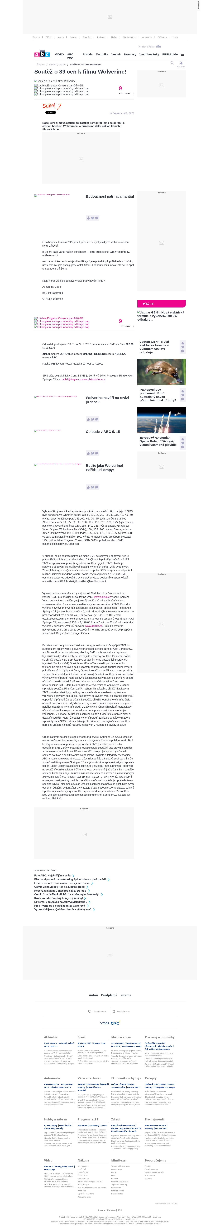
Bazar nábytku (117, 1194)
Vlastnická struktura (84, 1224)
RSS (120, 1210)
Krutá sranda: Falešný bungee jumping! (58, 898)
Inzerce (125, 995)
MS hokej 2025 (85, 1043)
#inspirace (83, 1125)
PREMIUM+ (170, 54)
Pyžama (114, 1178)
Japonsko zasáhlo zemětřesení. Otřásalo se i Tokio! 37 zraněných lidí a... (124, 1062)
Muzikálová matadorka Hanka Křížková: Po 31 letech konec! (56, 1180)
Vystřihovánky (149, 54)
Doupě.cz (87, 37)
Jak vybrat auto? (84, 1197)
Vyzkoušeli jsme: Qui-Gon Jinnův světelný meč (63, 909)
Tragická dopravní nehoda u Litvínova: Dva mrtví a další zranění (126, 1057)
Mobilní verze (122, 1011)
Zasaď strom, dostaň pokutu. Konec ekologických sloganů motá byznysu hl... (125, 1103)
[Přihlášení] (181, 62)
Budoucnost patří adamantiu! (110, 196)
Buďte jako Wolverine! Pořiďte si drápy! (104, 468)
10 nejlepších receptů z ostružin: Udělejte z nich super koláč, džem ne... (160, 1098)
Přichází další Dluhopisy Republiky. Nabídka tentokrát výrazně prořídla (125, 1093)
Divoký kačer (65, 1125)
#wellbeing (94, 1125)
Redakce (111, 1210)
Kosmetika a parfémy (119, 1181)
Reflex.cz (101, 37)
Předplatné (109, 995)
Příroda (87, 54)
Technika (102, 54)
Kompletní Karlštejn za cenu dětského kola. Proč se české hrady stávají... (126, 1098)
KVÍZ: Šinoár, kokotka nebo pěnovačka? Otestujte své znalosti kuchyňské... (158, 1093)
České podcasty (151, 1169)
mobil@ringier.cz (71, 379)
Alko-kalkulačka (51, 1084)
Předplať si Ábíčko (147, 47)
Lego (113, 1175)
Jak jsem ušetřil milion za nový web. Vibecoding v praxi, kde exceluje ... (92, 1106)
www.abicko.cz (102, 597)
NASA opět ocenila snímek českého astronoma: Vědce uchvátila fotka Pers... (58, 1052)
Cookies (165, 1221)
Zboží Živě (82, 1169)
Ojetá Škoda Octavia (86, 1194)
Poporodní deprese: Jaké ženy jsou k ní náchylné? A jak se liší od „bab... (126, 1137)
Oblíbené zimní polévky (156, 1084)
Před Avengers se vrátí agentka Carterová (60, 905)
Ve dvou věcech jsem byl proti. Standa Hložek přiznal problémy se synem (126, 1052)
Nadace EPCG (133, 1087)
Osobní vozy (83, 1172)
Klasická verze (99, 1011)
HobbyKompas (83, 1185)
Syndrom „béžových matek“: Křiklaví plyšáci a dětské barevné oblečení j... (159, 1065)
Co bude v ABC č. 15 (103, 432)
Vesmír (116, 54)
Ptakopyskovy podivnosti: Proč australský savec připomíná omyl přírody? (158, 1144)
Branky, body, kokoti (64, 1167)
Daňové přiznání (119, 1084)
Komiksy (130, 54)
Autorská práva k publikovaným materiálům (68, 1221)
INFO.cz (54, 1046)
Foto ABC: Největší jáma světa (52, 875)
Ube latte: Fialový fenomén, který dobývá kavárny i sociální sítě (158, 1103)
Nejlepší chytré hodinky (89, 1084)
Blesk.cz (36, 37)
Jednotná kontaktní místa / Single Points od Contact (114, 1224)
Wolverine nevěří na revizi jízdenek (107, 400)
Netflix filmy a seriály (53, 1128)
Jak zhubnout (117, 1043)
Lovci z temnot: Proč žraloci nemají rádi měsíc (62, 883)
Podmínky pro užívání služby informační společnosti (107, 1221)
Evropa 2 (148, 1178)
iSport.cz (73, 37)
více (174, 37)
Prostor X (48, 1167)
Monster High (116, 1169)
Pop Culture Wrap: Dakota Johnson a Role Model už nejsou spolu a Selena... (93, 1136)
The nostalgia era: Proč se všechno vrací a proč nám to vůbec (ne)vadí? (92, 1131)
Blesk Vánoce (50, 1043)
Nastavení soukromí (67, 1224)
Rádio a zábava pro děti (154, 1172)
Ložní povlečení (117, 1191)
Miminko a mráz (165, 1046)
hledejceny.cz (83, 1166)
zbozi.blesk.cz (83, 1178)
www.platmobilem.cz (93, 379)
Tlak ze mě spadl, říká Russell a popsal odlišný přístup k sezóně (59, 1103)
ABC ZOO (70, 56)
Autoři (93, 995)
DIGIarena (162, 37)
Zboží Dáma (82, 1175)
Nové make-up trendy (132, 1046)
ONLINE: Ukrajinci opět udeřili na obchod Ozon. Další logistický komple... (59, 1062)
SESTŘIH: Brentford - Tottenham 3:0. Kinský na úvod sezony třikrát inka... (58, 1175)
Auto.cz (60, 37)
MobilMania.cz (129, 37)
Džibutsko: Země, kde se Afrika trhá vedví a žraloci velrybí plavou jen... (58, 1144)
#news (104, 1125)
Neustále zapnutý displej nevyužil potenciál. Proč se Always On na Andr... (93, 1096)
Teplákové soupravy (119, 1185)
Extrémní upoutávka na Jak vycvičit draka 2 (60, 902)
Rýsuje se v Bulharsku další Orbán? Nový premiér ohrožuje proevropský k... (58, 1057)
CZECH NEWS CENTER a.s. (90, 1217)
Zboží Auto (82, 1191)
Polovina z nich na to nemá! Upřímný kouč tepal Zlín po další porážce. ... (92, 1052)
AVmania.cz (147, 37)
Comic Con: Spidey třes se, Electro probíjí (59, 886)
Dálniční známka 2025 (61, 1087)
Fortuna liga (49, 1169)
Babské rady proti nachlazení (125, 1128)
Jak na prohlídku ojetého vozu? (90, 1181)
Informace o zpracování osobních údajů (145, 1221)
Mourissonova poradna (156, 1125)
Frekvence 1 (150, 1175)
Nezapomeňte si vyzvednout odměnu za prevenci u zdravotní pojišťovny (125, 1147)
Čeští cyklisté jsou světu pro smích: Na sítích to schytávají (93, 1057)
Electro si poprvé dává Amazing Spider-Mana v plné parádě (70, 879)
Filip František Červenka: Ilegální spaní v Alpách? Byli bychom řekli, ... (59, 1134)
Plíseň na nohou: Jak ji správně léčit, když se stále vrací (125, 1142)
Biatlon (96, 1043)
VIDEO (59, 54)
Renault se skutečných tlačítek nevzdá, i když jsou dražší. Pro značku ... (59, 1093)
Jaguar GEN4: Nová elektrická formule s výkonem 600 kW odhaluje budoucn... (160, 1134)
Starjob (147, 1166)
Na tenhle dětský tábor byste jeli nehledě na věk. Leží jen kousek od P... (59, 1098)
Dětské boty (116, 1188)
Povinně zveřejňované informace (148, 1224)
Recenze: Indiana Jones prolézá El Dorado (60, 890)
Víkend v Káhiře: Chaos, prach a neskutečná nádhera (57, 1139)
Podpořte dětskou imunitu (123, 1125)
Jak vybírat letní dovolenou (157, 1049)
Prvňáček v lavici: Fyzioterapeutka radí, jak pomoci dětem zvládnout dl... (159, 1060)
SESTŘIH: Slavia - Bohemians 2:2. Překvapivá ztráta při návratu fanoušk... (59, 1185)
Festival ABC (161, 1128)
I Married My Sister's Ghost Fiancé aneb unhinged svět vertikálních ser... (92, 1142)
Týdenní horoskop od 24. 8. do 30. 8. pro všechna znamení (159, 1054)
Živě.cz (114, 37)
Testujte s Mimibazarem (120, 1166)
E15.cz (49, 37)
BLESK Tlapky (51, 1125)
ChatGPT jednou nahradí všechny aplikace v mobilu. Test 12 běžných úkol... (91, 1101)
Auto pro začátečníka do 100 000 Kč (92, 1188)
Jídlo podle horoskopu (164, 1087)
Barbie (113, 1172)
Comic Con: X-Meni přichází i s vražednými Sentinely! (67, 894)
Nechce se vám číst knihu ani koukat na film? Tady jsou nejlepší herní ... (159, 1139)
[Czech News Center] (115, 1023)
